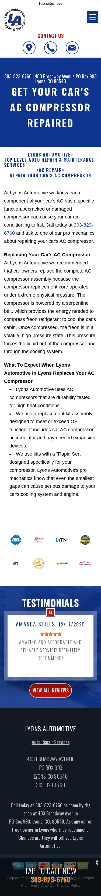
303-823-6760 (18, 76)
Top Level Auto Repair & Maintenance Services (49, 162)
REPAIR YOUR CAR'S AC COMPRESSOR (51, 175)
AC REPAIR (50, 170)
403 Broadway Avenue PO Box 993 (66, 76)
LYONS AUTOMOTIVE (49, 154)
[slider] (50, 634)
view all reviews (51, 690)
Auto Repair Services (50, 741)
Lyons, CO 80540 (50, 81)
